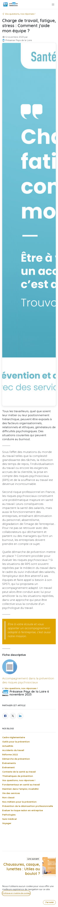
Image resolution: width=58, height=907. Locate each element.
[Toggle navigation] (53, 4)
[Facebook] (5, 716)
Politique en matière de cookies (16, 893)
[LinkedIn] (20, 716)
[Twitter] (13, 716)
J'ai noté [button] (49, 902)
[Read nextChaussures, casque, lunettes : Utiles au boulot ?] (49, 867)
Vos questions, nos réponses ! (20, 14)
